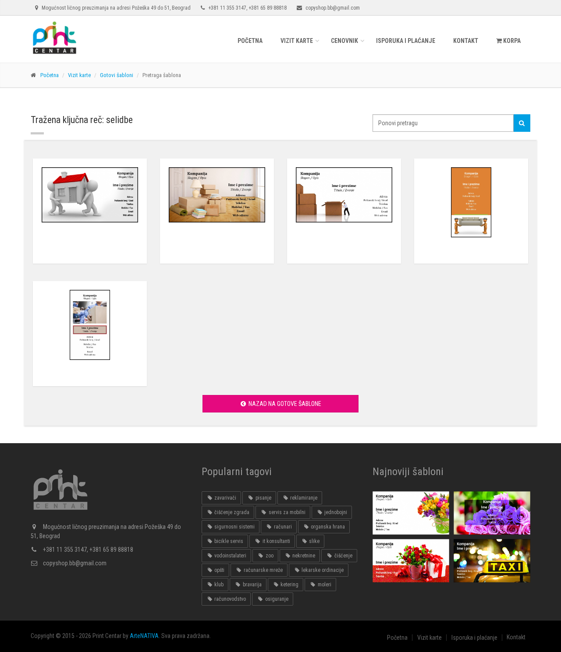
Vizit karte (296, 40)
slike (314, 541)
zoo (268, 556)
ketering (288, 585)
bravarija (251, 585)
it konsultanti (275, 541)
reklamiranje (303, 498)
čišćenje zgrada (231, 512)
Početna (250, 40)
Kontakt (465, 40)
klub (218, 585)
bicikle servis (228, 541)
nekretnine (303, 556)
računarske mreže (262, 570)
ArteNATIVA (144, 635)
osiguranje (276, 599)
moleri (323, 585)
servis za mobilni (286, 512)
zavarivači (224, 498)
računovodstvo (229, 599)
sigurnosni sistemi (234, 527)
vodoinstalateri (229, 556)
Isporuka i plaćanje (405, 40)
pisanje (262, 498)
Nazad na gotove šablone (284, 403)
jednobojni (335, 512)
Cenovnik (344, 40)
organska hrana (327, 527)
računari (282, 527)
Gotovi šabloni (116, 75)
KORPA (511, 40)
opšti (218, 570)
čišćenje (342, 556)
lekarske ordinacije (322, 570)
